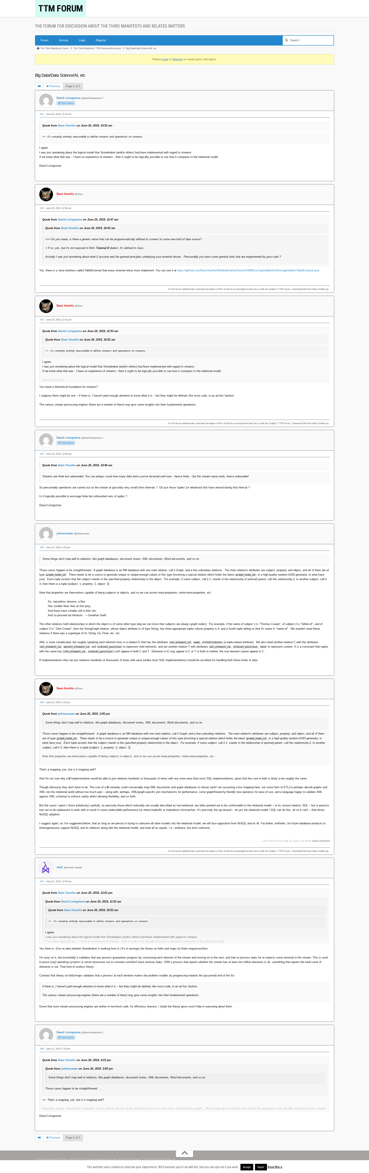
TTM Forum (60, 8)
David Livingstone (69, 98)
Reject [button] (261, 1167)
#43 (42, 319)
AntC (60, 867)
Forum (44, 40)
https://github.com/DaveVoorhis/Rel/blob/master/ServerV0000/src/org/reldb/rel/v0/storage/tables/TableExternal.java (248, 270)
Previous (54, 86)
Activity (63, 40)
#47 (42, 881)
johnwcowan (65, 533)
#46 (42, 702)
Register (101, 40)
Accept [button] (247, 1167)
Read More (275, 1167)
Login (82, 40)
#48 (42, 1048)
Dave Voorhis (67, 125)
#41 (42, 114)
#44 (42, 454)
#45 (42, 547)
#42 (42, 208)
